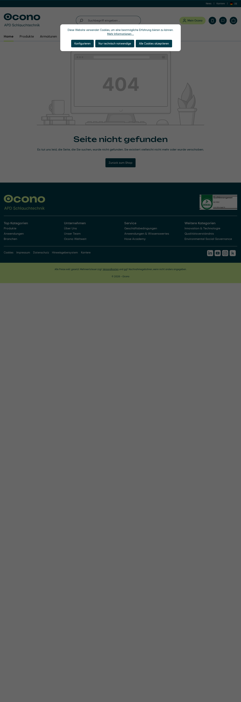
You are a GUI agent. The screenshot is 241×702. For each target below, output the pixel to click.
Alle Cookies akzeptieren (154, 43)
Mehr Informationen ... (120, 34)
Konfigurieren (82, 43)
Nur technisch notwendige (114, 43)
